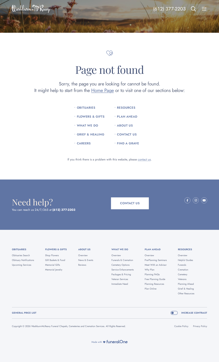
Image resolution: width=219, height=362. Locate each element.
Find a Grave (128, 143)
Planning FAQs (152, 274)
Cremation (183, 269)
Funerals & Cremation (122, 260)
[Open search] (193, 9)
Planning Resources (154, 284)
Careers (84, 143)
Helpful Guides (185, 260)
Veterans (182, 279)
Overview (83, 255)
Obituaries (86, 108)
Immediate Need (119, 284)
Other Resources (186, 293)
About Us (125, 126)
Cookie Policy (181, 326)
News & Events (85, 260)
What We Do (87, 126)
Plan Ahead (127, 117)
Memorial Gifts (52, 265)
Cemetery (182, 274)
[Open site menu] (204, 9)
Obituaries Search (21, 255)
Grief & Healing (90, 134)
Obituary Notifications (23, 260)
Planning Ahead (186, 284)
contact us (144, 159)
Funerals (182, 265)
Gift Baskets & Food (55, 260)
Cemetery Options (120, 265)
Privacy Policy (200, 326)
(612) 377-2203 (169, 8)
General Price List (24, 313)
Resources (126, 108)
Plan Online (150, 288)
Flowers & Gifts (91, 117)
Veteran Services (119, 279)
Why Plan (149, 269)
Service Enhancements (122, 269)
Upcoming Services (21, 265)
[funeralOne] (117, 341)
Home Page (102, 90)
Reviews (82, 265)
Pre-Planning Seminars (156, 260)
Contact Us (127, 134)
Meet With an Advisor (156, 265)
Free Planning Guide (155, 279)
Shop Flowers (52, 255)
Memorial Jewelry (53, 269)
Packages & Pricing (121, 274)
